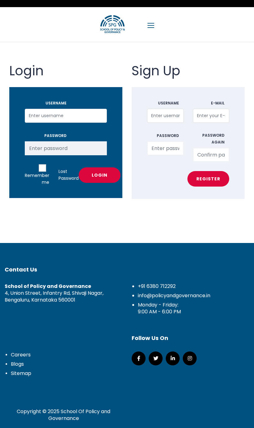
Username (56, 103)
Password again (213, 139)
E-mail (218, 103)
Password (55, 135)
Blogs (17, 364)
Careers (21, 354)
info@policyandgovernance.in (174, 295)
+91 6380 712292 (157, 286)
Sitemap (21, 373)
